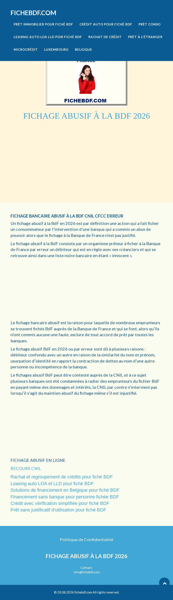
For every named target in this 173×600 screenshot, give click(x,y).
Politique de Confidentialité (86, 539)
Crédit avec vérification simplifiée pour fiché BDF (60, 503)
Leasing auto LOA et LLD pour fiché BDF (52, 483)
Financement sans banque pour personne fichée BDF (65, 496)
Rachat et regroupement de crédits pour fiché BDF (62, 476)
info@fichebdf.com (87, 572)
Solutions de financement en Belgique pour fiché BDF (65, 490)
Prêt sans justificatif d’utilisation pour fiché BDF (58, 509)
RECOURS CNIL (26, 468)
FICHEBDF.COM (33, 12)
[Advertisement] (86, 152)
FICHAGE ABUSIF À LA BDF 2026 (86, 556)
